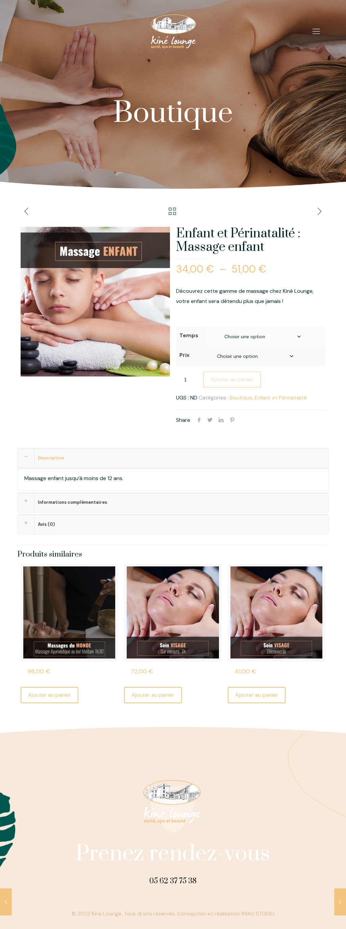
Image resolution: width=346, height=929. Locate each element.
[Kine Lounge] (172, 31)
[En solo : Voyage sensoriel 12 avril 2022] (340, 901)
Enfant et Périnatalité (280, 397)
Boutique (241, 397)
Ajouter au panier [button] (49, 694)
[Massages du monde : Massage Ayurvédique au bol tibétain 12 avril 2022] (6, 901)
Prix (184, 355)
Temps (188, 335)
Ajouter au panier (232, 379)
